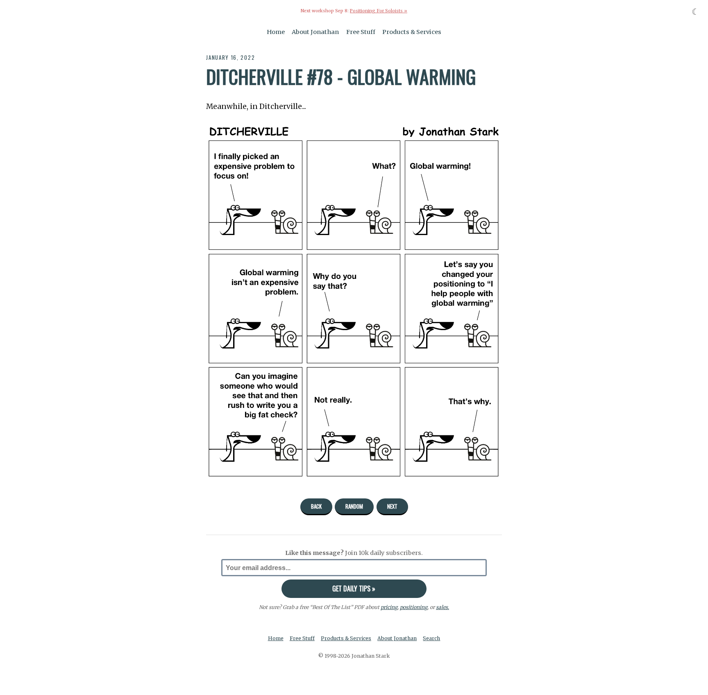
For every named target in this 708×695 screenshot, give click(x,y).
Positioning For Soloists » (378, 11)
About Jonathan (315, 32)
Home (276, 32)
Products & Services (411, 32)
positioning (413, 607)
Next (392, 506)
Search (431, 638)
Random (354, 506)
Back (316, 506)
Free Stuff (360, 32)
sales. (442, 607)
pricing (389, 607)
